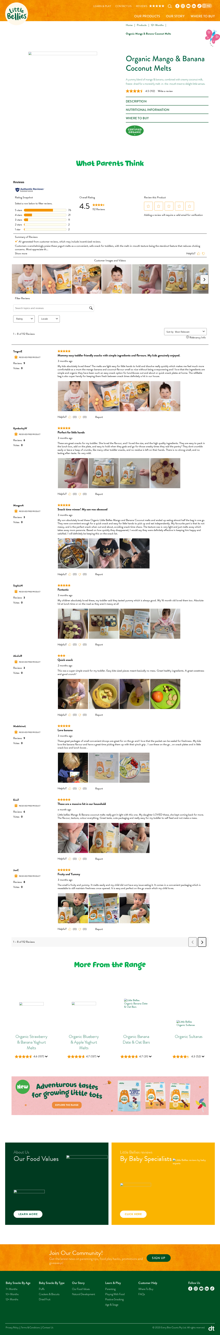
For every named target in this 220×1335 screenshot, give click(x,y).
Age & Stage (111, 1305)
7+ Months (11, 1289)
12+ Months (157, 25)
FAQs (141, 1294)
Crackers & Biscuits (49, 1294)
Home (129, 25)
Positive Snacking (114, 1299)
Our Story (175, 16)
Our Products (147, 16)
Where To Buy (203, 16)
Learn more (28, 1214)
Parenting (110, 1289)
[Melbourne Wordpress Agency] (211, 1329)
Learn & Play (102, 6)
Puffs (42, 1289)
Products (142, 25)
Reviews (141, 6)
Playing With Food (115, 1294)
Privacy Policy (12, 1327)
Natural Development (83, 1294)
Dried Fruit (44, 1299)
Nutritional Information (147, 110)
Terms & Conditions (30, 1327)
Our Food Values (81, 1289)
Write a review (165, 91)
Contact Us (123, 6)
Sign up (158, 1258)
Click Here (133, 1214)
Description (136, 101)
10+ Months (12, 1294)
